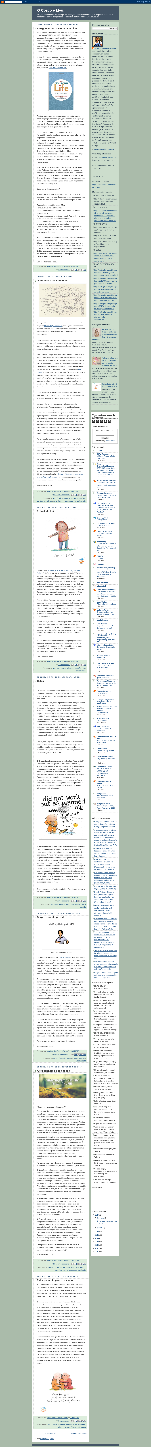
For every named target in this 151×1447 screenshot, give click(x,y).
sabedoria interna (61, 1270)
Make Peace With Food (106, 590)
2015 (97, 1235)
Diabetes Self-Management (102, 519)
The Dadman (102, 749)
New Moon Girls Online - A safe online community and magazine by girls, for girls (106, 637)
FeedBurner (110, 441)
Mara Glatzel (102, 602)
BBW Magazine (103, 454)
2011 (97, 1248)
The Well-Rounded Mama (104, 782)
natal (72, 904)
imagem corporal (78, 1058)
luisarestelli (101, 586)
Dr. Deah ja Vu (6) (103, 525)
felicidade (70, 668)
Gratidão (100, 558)
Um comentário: (63, 901)
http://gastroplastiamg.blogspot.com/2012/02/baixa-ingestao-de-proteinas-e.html (105, 289)
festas (66, 904)
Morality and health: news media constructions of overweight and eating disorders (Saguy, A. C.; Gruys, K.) (104, 910)
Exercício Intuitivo (104, 531)
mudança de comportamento (74, 501)
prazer (82, 1267)
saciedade (73, 1270)
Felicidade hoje (46, 511)
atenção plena (58, 498)
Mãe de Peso (102, 624)
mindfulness (58, 501)
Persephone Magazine (106, 681)
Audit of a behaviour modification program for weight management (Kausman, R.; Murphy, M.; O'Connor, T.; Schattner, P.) (104, 864)
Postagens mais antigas (78, 1433)
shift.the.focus (103, 726)
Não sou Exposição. (105, 645)
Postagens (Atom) (47, 1439)
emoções (81, 1424)
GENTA (100, 556)
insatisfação (81, 1061)
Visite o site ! (101, 657)
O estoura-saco (102, 712)
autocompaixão (70, 498)
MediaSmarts (102, 620)
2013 (97, 1242)
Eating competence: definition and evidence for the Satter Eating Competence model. (105, 824)
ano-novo (54, 904)
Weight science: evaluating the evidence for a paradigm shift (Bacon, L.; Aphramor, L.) (106, 975)
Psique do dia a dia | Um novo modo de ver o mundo (107, 708)
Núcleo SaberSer (104, 655)
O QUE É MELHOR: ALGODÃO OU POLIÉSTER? (104, 667)
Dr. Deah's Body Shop (106, 523)
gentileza (48, 501)
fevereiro (100, 1218)
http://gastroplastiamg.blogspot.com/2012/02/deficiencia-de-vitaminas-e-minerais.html (105, 297)
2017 (97, 1215)
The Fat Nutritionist (105, 757)
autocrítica (81, 498)
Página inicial (50, 1433)
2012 (97, 1245)
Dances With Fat (103, 503)
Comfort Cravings (104, 493)
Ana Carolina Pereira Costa (105, 48)
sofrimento (82, 1427)
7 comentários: (64, 270)
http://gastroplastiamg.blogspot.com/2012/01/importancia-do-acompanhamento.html (105, 306)
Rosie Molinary (103, 718)
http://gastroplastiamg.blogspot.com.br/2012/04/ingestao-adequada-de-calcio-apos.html (105, 272)
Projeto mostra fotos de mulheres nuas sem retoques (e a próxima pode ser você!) (104, 334)
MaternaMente (103, 610)
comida (62, 1267)
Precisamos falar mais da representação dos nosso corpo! (106, 485)
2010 (97, 1252)
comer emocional (67, 1424)
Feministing (101, 542)
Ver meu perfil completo (104, 149)
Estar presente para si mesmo (55, 1280)
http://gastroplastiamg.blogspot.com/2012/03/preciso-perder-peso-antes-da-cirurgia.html (105, 280)
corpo (63, 668)
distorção (62, 1058)
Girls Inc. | (101, 564)
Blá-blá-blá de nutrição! (106, 481)
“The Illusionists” (65, 958)
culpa (61, 904)
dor (76, 1424)
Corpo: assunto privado (51, 917)
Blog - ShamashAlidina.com (105, 465)
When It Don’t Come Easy (106, 604)
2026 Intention (102, 720)
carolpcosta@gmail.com (107, 157)
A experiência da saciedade (53, 1070)
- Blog (99, 450)
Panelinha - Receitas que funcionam (105, 677)
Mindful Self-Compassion (53, 326)
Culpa (40, 681)
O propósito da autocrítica (52, 280)
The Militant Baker (104, 767)
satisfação (82, 1270)
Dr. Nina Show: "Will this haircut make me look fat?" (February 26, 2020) (106, 594)
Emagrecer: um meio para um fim (57, 28)
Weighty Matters (103, 804)
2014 (97, 1238)
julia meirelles (102, 582)
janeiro (100, 1228)
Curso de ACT (102, 693)
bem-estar (57, 668)
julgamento (62, 1427)
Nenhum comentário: (61, 495)
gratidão (78, 668)
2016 (97, 1232)
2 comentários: (64, 665)
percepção (75, 1267)
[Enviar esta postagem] (72, 270)
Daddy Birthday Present (105, 751)
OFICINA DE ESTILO (105, 663)
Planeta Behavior (104, 691)
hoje (83, 668)
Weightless (101, 794)
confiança (40, 501)
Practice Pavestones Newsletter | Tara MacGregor (105, 701)
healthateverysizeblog (106, 568)
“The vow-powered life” (57, 68)
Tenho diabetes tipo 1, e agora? (106, 737)
